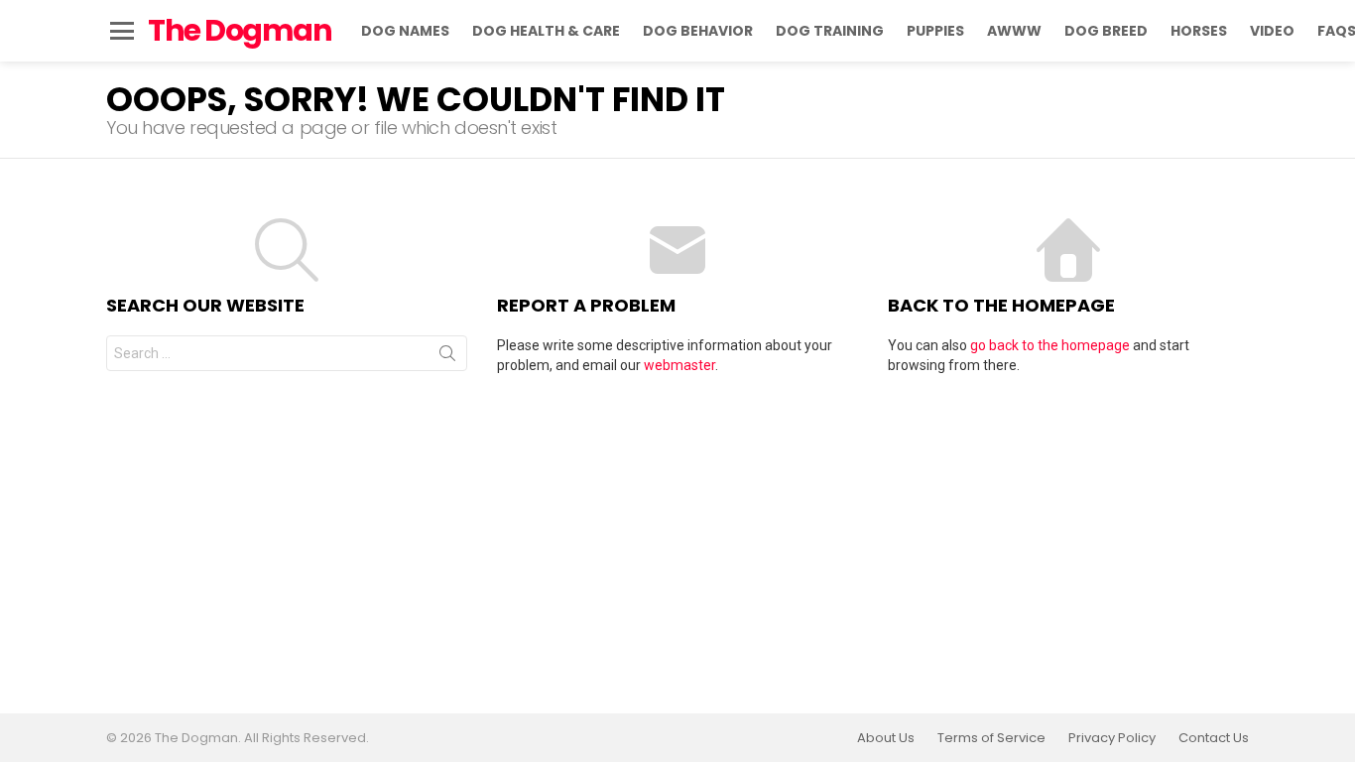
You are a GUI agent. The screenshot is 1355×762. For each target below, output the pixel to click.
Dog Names (405, 31)
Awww (1014, 31)
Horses (1198, 31)
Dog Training (830, 31)
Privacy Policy (1112, 738)
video (1272, 31)
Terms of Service (991, 738)
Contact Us (1213, 738)
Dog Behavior (698, 31)
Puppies (935, 31)
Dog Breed (1106, 31)
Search (447, 357)
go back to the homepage (1050, 345)
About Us (886, 738)
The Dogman (239, 30)
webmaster (679, 365)
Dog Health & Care (546, 31)
